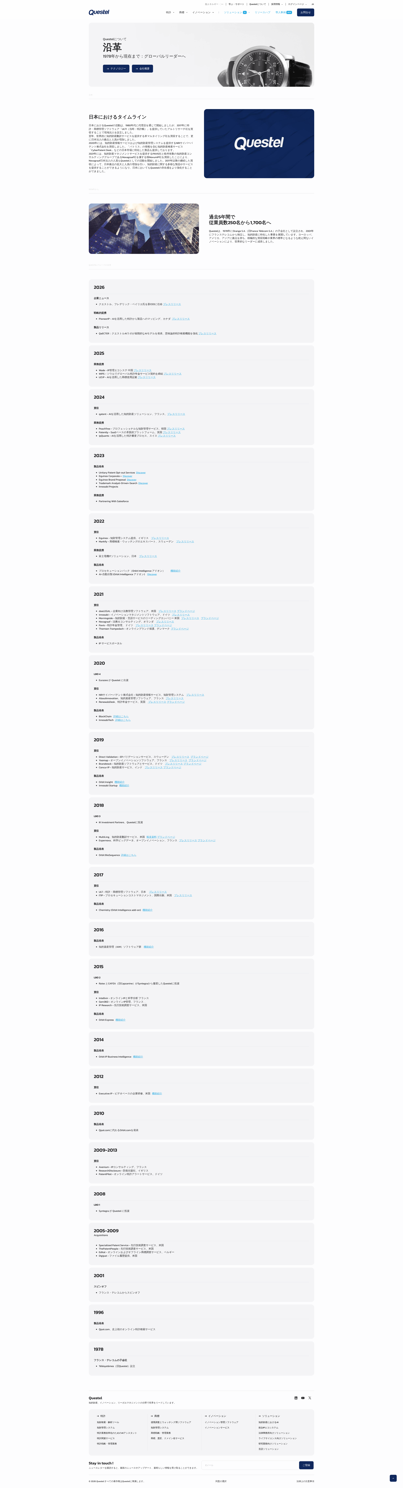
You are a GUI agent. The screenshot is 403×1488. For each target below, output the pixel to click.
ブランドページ (186, 611)
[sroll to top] (393, 1478)
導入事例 (280, 12)
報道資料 (151, 837)
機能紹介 (175, 571)
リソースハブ (262, 12)
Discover (141, 473)
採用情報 (277, 4)
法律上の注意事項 (305, 1481)
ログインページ (297, 4)
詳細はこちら (121, 716)
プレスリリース (172, 304)
